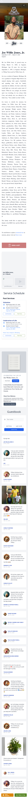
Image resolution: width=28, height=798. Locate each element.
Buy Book (15, 380)
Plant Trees (19, 313)
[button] (14, 495)
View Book (7, 380)
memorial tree (20, 232)
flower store (19, 235)
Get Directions (8, 313)
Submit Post (14, 429)
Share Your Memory (10, 404)
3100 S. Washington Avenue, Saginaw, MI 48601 (13, 310)
